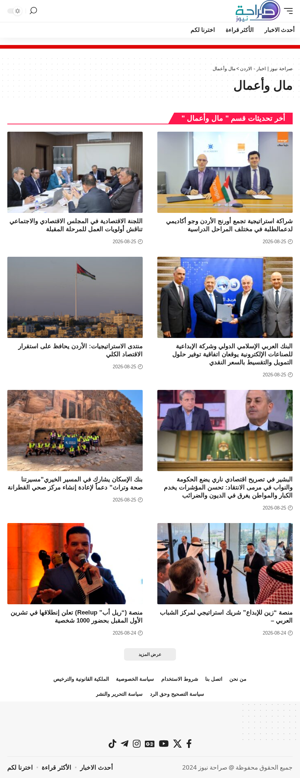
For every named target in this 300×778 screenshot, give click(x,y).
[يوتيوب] (163, 743)
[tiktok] (112, 743)
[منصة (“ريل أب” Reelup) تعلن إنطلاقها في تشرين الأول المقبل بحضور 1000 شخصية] (75, 563)
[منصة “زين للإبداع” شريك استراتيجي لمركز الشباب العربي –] (225, 563)
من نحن (238, 679)
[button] (286, 11)
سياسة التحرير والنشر (119, 694)
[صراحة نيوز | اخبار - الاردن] (258, 11)
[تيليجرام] (124, 743)
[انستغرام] (136, 743)
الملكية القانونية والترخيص (81, 679)
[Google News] (149, 743)
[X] (177, 743)
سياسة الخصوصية (135, 679)
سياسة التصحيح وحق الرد (177, 694)
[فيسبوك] (189, 743)
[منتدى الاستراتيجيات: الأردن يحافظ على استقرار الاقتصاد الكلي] (75, 297)
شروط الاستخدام (179, 679)
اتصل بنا (213, 679)
